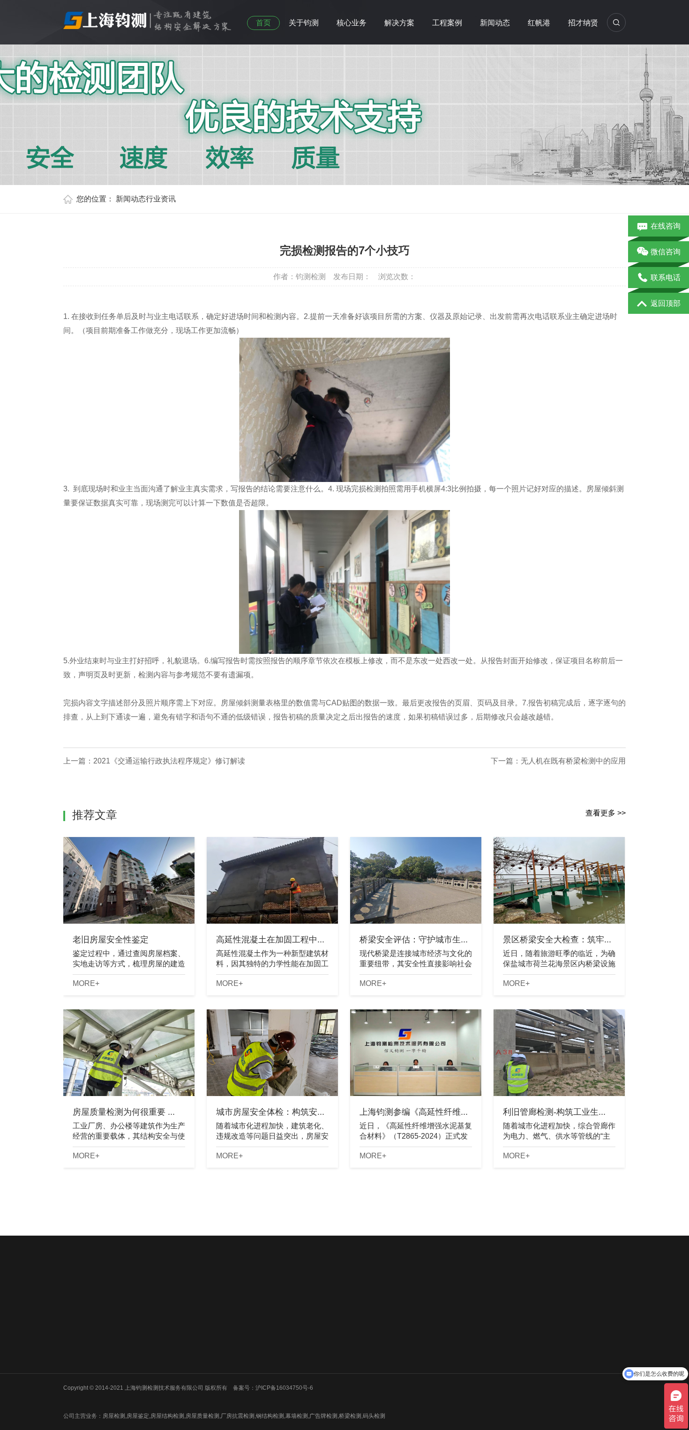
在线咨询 (666, 226)
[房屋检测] (147, 18)
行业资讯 (161, 199)
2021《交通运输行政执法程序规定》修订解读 (169, 761)
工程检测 (214, 1334)
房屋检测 (144, 1322)
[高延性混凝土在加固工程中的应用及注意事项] (272, 880)
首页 (263, 23)
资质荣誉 (74, 1346)
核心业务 (352, 23)
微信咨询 (666, 252)
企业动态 (284, 1322)
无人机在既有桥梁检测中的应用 (573, 761)
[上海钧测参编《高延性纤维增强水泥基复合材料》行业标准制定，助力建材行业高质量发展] (415, 1052)
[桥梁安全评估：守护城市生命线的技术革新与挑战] (415, 880)
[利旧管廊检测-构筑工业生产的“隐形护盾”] (559, 1052)
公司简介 (74, 1322)
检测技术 (284, 1346)
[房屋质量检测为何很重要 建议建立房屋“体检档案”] (129, 1052)
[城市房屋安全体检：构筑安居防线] (272, 1052)
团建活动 (74, 1359)
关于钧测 (304, 23)
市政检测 (144, 1346)
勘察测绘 (144, 1395)
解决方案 (399, 23)
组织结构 (74, 1334)
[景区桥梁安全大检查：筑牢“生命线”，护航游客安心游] (559, 880)
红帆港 (539, 23)
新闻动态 (495, 23)
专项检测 (214, 1359)
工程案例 (447, 23)
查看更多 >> (605, 813)
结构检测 (214, 1346)
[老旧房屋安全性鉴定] (129, 880)
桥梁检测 (144, 1334)
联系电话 (666, 278)
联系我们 (74, 1371)
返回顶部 (666, 303)
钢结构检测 (147, 1359)
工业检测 (144, 1383)
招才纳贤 (583, 23)
